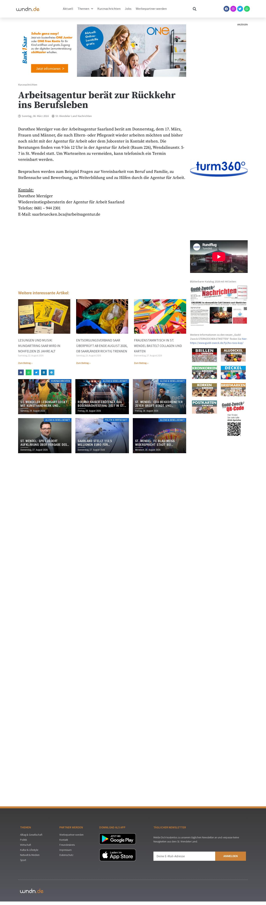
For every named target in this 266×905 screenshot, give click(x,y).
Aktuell (68, 9)
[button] (21, 372)
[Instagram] (233, 9)
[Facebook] (226, 9)
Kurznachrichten (109, 9)
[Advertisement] (102, 254)
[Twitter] (240, 9)
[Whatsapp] (247, 9)
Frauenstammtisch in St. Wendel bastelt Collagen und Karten (158, 345)
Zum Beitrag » (25, 363)
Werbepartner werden (151, 9)
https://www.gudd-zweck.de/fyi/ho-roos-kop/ (216, 343)
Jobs (128, 9)
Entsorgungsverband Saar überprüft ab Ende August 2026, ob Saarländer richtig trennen (102, 345)
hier (244, 339)
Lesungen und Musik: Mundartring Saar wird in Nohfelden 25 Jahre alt (39, 345)
